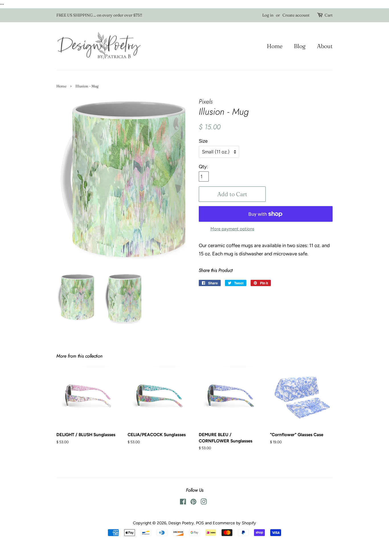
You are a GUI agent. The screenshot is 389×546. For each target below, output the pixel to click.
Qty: (203, 166)
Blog (300, 46)
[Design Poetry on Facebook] (183, 502)
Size (203, 141)
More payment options (232, 228)
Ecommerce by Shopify (234, 523)
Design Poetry (181, 523)
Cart (329, 15)
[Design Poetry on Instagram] (203, 502)
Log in (267, 15)
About (325, 46)
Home (274, 46)
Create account (296, 15)
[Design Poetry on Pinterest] (193, 502)
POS (200, 523)
